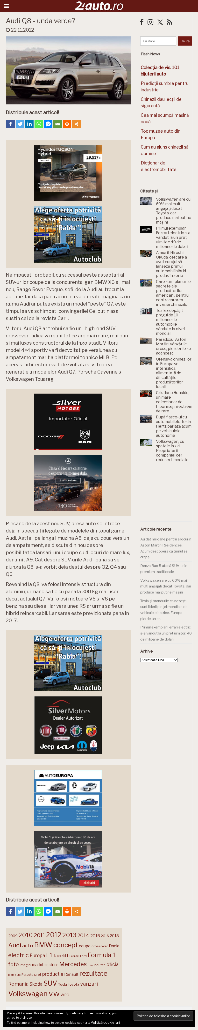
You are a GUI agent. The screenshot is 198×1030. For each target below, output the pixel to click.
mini (90, 965)
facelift (61, 955)
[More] (76, 124)
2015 (95, 935)
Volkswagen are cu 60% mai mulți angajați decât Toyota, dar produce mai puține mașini (165, 586)
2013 (69, 935)
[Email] (57, 124)
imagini (25, 965)
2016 (105, 936)
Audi (14, 945)
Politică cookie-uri (105, 1022)
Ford (83, 956)
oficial (113, 964)
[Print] (67, 124)
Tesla (62, 984)
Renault (71, 974)
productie (52, 974)
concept (65, 945)
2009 (13, 936)
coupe (85, 945)
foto (13, 964)
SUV (50, 983)
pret (37, 974)
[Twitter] (20, 124)
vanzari (89, 984)
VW (54, 994)
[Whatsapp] (39, 124)
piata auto (14, 974)
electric (18, 955)
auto (27, 945)
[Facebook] (10, 124)
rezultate (93, 973)
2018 (114, 936)
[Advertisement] (169, 495)
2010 (26, 935)
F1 (49, 955)
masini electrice (45, 964)
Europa (37, 955)
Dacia (114, 945)
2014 (83, 935)
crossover (100, 946)
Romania (18, 984)
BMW (43, 945)
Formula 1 (102, 955)
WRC (65, 995)
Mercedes (73, 964)
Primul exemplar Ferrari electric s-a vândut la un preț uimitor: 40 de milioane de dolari (166, 633)
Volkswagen (28, 993)
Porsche (27, 974)
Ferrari (74, 956)
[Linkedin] (29, 124)
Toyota (73, 984)
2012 (53, 935)
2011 (39, 935)
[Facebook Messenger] (48, 124)
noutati (100, 965)
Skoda (35, 984)
